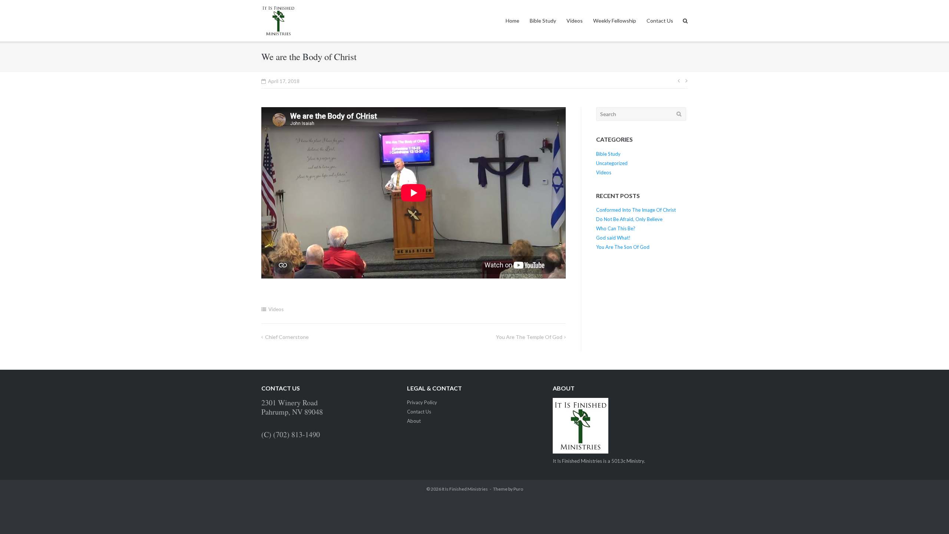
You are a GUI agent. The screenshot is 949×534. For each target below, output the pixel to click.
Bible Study (543, 20)
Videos (574, 20)
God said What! (613, 238)
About (414, 421)
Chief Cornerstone (287, 337)
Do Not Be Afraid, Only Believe (629, 219)
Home (512, 20)
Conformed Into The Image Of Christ (636, 210)
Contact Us (660, 20)
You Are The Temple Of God (529, 337)
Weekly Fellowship (614, 20)
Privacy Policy (422, 402)
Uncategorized (612, 163)
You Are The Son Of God (622, 247)
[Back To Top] (931, 516)
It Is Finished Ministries (465, 489)
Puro (518, 489)
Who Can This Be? (615, 228)
